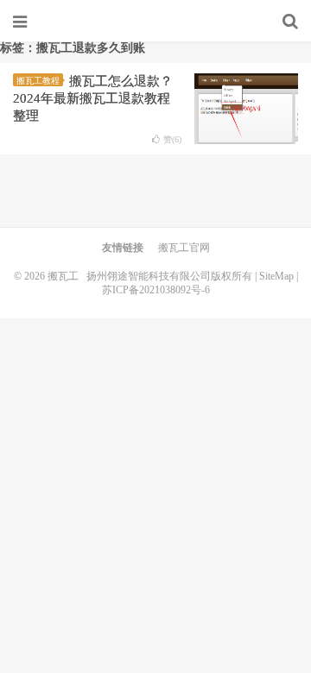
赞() (172, 139)
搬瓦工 (155, 21)
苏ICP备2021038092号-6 (156, 290)
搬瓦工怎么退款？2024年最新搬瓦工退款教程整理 (93, 98)
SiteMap (276, 276)
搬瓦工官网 (184, 248)
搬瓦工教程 (38, 80)
